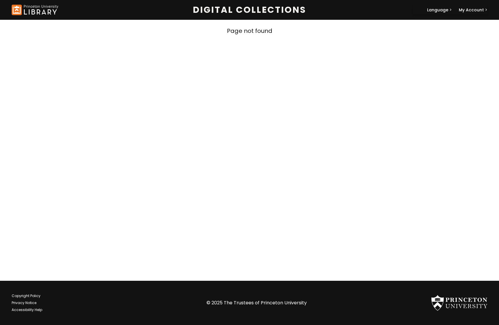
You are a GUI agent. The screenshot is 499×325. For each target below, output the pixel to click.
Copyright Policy (26, 295)
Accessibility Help (27, 309)
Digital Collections (249, 10)
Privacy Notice (24, 302)
